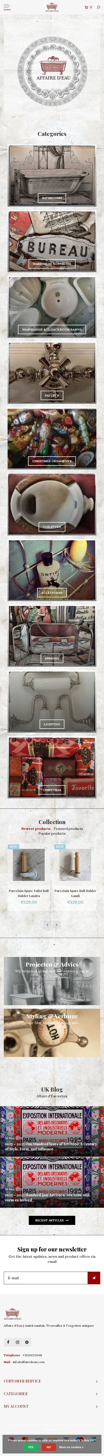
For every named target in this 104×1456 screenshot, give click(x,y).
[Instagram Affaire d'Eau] (17, 1342)
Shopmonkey (52, 1429)
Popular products (52, 833)
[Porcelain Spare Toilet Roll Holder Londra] (29, 865)
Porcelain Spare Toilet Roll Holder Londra (29, 893)
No (49, 1447)
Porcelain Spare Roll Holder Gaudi (75, 893)
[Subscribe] (94, 1278)
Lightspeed (74, 1425)
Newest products (35, 829)
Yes (30, 1447)
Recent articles (49, 1220)
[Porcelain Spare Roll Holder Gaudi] (75, 865)
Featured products (68, 829)
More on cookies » (71, 1447)
